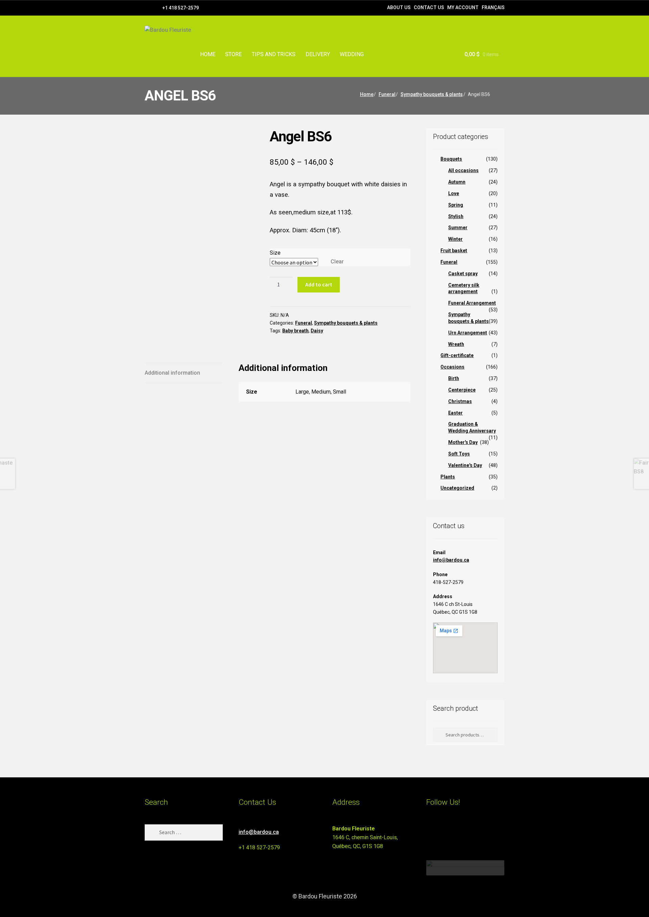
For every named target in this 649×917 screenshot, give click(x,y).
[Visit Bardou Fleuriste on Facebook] (443, 831)
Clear (337, 261)
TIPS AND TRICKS (273, 54)
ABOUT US (399, 7)
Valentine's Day (465, 465)
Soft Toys (459, 453)
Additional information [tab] (172, 373)
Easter (455, 413)
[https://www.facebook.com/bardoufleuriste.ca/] (148, 7)
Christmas (460, 401)
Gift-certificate (457, 355)
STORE (233, 54)
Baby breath (295, 330)
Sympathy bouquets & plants (432, 94)
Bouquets (451, 159)
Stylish (455, 216)
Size (275, 253)
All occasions (463, 170)
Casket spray (463, 273)
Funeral (387, 94)
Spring (455, 205)
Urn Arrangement (467, 332)
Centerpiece (462, 390)
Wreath (456, 344)
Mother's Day (463, 442)
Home (367, 94)
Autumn (456, 182)
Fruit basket (453, 250)
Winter (455, 239)
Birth (453, 378)
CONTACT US (429, 7)
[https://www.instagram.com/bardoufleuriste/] (156, 7)
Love (453, 193)
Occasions (452, 367)
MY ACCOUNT (463, 7)
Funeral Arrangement (472, 303)
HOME (207, 54)
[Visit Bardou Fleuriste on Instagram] (430, 831)
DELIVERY (318, 54)
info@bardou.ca (451, 560)
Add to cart (318, 284)
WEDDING (352, 54)
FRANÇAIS (493, 7)
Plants (447, 476)
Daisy (317, 330)
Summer (457, 227)
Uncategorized (457, 488)
